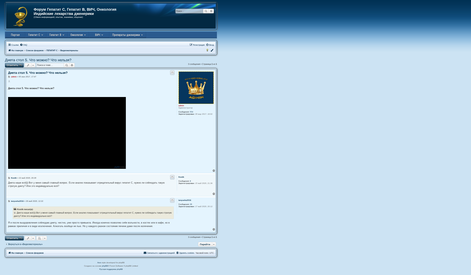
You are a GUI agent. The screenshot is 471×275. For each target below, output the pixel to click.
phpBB (117, 167)
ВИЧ (97, 35)
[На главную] (20, 16)
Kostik (181, 177)
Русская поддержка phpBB (111, 269)
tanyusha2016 (184, 200)
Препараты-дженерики (126, 35)
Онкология (76, 35)
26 (191, 204)
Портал (15, 35)
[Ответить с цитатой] (172, 72)
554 (191, 112)
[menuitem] (23, 45)
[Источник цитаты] (15, 212)
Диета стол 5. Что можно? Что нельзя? (38, 60)
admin (181, 106)
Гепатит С (34, 35)
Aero (99, 263)
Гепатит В (55, 35)
